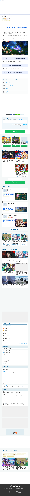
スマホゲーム (8, 453)
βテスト (8, 392)
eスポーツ (4, 395)
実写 (19, 396)
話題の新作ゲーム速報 (7, 233)
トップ (2, 14)
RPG (6, 82)
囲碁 (16, 382)
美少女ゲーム (14, 454)
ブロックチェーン (5, 396)
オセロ (20, 382)
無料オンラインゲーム (7, 352)
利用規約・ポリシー (12, 488)
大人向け (21, 395)
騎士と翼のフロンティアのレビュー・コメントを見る (20, 127)
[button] (27, 142)
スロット (4, 383)
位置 (13, 403)
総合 (6, 325)
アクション (4, 371)
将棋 (18, 382)
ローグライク (22, 403)
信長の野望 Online (6, 330)
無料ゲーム (4, 453)
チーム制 (25, 402)
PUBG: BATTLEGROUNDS (7, 340)
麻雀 (14, 382)
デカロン (5, 333)
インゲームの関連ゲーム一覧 (15, 229)
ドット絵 (14, 395)
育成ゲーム (11, 454)
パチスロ (26, 382)
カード (4, 382)
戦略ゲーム (4, 454)
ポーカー (6, 382)
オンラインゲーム (6, 14)
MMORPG (9, 82)
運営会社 (24, 488)
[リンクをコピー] (22, 114)
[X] (14, 433)
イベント (17, 162)
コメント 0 (11, 18)
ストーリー (16, 396)
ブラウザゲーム (6, 363)
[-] (21, 196)
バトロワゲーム (23, 453)
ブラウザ (7, 85)
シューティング (5, 372)
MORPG (7, 369)
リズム (4, 386)
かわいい (7, 395)
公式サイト (7, 92)
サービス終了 (20, 392)
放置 (11, 403)
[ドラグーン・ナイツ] (5, 202)
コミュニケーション (7, 386)
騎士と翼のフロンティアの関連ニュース (11, 150)
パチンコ (23, 382)
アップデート (4, 162)
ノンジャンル (5, 385)
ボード (10, 382)
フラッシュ (21, 404)
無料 (6, 19)
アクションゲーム (19, 453)
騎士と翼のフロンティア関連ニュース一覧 (15, 179)
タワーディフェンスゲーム (20, 454)
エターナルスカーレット (12, 215)
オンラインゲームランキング (7, 323)
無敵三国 (9, 189)
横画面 (20, 403)
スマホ (23, 325)
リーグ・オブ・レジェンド (7, 338)
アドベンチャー (15, 386)
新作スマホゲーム (9, 360)
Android (13, 193)
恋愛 (9, 395)
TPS (9, 372)
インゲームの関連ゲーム (8, 186)
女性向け (17, 395)
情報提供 (19, 488)
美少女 (21, 396)
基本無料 (7, 88)
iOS (4, 361)
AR (5, 404)
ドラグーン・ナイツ (11, 203)
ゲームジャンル (5, 366)
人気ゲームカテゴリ (6, 346)
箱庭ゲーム (8, 454)
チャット (19, 386)
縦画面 (17, 403)
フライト (12, 372)
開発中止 (17, 392)
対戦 (20, 402)
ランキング (5, 355)
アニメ (11, 395)
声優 (8, 396)
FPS (7, 372)
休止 (14, 392)
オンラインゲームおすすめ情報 (9, 450)
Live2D (24, 404)
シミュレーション (6, 210)
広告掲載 (22, 488)
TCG (8, 382)
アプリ (4, 402)
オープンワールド (17, 402)
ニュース (26, 0)
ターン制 (4, 403)
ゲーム (23, 0)
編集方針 (17, 488)
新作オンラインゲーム (9, 355)
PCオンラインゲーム (6, 354)
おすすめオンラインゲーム (8, 136)
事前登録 (4, 244)
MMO (12, 85)
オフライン (11, 404)
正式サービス (3, 19)
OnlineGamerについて (7, 488)
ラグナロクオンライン (7, 328)
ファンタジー (24, 396)
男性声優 (11, 396)
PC (7, 19)
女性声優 (13, 396)
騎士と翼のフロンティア (9, 81)
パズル (13, 382)
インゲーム (3, 17)
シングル (9, 403)
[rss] (16, 433)
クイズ (21, 386)
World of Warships (6, 335)
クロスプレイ (8, 404)
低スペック (10, 85)
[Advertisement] (15, 8)
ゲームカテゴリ (5, 389)
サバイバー (15, 404)
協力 (22, 402)
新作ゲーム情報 (7, 244)
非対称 (6, 403)
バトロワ (18, 404)
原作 (19, 395)
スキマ (15, 403)
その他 (23, 386)
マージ (26, 403)
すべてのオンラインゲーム (7, 348)
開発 (12, 392)
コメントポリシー (20, 119)
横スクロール (13, 402)
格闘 (13, 372)
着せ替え (12, 386)
